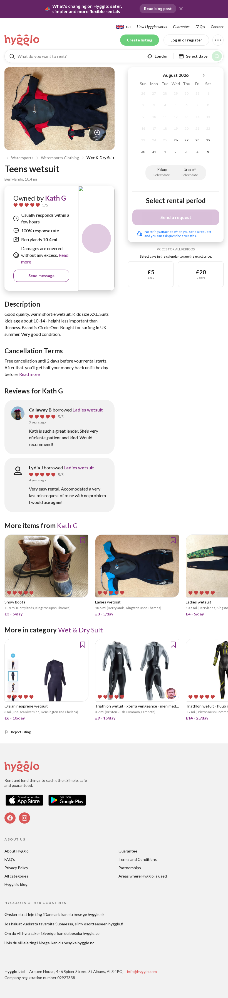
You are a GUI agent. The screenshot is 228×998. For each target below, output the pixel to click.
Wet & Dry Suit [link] (80, 630)
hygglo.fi (115, 923)
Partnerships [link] (129, 867)
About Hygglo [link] (16, 851)
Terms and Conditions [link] (137, 859)
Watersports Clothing (60, 157)
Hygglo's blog (16, 884)
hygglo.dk (96, 914)
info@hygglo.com (142, 971)
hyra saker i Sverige (39, 933)
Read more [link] (29, 374)
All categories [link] (16, 876)
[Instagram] (24, 818)
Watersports (22, 157)
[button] (181, 8)
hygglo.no (86, 942)
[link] (22, 40)
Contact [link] (217, 26)
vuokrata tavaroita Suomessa (48, 923)
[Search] (217, 56)
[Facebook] (10, 818)
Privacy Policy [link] (16, 867)
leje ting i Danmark (44, 914)
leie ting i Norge (36, 942)
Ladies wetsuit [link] (88, 409)
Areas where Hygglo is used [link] (142, 876)
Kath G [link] (55, 198)
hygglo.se (91, 933)
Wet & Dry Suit (100, 157)
